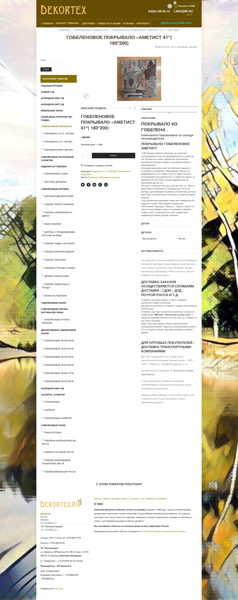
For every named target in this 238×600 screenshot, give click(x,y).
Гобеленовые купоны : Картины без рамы (55, 311)
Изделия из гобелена (54, 166)
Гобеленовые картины (55, 188)
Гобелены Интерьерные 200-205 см (59, 442)
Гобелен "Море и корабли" (59, 204)
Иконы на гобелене (55, 295)
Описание (146, 109)
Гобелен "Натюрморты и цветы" (57, 214)
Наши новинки (52, 223)
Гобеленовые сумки (56, 173)
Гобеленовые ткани (53, 425)
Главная (47, 23)
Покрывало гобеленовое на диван (104, 177)
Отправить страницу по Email (98, 165)
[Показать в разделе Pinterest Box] (94, 185)
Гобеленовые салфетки (58, 418)
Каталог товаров (67, 23)
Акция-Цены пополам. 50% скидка (56, 118)
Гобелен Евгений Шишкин (59, 251)
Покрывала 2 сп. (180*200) (104, 171)
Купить (113, 155)
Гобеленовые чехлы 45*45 (59, 340)
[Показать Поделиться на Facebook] (88, 185)
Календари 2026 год (52, 98)
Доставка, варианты (152, 251)
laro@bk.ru (183, 11)
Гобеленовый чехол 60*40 (59, 364)
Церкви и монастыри (56, 276)
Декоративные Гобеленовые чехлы (58, 332)
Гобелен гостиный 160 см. (59, 452)
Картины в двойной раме (58, 196)
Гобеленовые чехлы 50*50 (59, 356)
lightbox (86, 96)
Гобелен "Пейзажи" (55, 259)
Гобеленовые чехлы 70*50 (59, 373)
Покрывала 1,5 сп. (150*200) (59, 133)
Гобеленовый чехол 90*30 (59, 381)
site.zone (59, 588)
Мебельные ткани (52, 110)
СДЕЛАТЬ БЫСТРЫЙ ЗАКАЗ (176, 23)
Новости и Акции (109, 23)
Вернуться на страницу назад (176, 46)
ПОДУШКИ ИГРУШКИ (52, 85)
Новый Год (47, 91)
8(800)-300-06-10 (159, 11)
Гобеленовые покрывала (91, 29)
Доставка (89, 23)
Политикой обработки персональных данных (164, 531)
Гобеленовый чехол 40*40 (59, 348)
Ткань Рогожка (53, 432)
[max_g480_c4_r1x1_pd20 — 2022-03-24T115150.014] (139, 78)
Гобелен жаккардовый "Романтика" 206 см (56, 462)
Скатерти (49, 409)
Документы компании (156, 498)
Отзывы (128, 23)
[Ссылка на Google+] (100, 185)
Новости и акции (130, 498)
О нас (142, 498)
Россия (181, 238)
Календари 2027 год (52, 104)
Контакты (143, 23)
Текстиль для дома (55, 181)
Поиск (43, 60)
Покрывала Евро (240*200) (58, 149)
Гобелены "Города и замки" (60, 267)
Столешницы (51, 401)
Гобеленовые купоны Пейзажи (56, 321)
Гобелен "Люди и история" (59, 243)
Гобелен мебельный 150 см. (60, 471)
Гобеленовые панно (53, 302)
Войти (189, 15)
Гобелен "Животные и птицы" (55, 286)
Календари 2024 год (52, 388)
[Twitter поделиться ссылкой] (83, 185)
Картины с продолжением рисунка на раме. (58, 234)
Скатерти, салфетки (53, 394)
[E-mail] (106, 185)
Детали (145, 223)
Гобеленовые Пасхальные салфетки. (57, 158)
